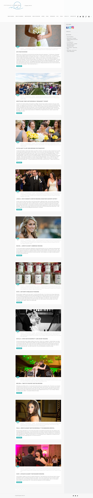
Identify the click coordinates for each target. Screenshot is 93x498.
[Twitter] (77, 495)
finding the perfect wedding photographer (50, 143)
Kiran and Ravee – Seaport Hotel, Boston (72, 48)
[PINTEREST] (89, 16)
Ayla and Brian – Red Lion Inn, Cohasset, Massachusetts (72, 51)
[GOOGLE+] (86, 16)
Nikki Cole (22, 48)
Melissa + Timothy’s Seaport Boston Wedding (29, 383)
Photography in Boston (55, 49)
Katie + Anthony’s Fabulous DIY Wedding (27, 291)
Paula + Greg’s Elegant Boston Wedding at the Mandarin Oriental (35, 428)
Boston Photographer (40, 48)
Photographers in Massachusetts (47, 195)
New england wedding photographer (25, 195)
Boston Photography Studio (46, 48)
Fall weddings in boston (55, 378)
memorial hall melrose (37, 288)
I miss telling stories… (70, 42)
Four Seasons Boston (38, 469)
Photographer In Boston (33, 195)
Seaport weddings (27, 196)
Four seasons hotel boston (44, 469)
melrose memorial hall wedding (30, 288)
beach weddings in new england (46, 96)
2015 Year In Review (21, 52)
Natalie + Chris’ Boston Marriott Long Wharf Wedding (32, 338)
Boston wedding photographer (55, 48)
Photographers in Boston (39, 195)
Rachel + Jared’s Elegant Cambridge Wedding (29, 246)
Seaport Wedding (31, 381)
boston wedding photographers (47, 378)
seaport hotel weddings (25, 381)
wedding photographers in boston (42, 144)
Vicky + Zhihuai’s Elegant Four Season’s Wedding (30, 474)
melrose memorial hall (23, 288)
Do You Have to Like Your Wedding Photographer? (30, 148)
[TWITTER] (80, 16)
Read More (19, 162)
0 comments (33, 48)
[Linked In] (73, 495)
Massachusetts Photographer (38, 49)
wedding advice (36, 144)
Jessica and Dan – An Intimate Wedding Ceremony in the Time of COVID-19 (72, 39)
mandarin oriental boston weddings (54, 424)
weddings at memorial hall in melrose (37, 289)
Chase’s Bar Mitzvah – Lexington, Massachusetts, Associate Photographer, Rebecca (72, 44)
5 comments (33, 423)
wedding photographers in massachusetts (52, 144)
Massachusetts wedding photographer (47, 49)
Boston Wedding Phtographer (30, 49)
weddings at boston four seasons (50, 470)
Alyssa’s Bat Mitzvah (70, 36)
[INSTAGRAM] (83, 16)
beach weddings (40, 96)
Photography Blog (28, 48)
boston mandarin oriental (41, 423)
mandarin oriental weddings (23, 425)
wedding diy (30, 289)
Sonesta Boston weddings (28, 243)
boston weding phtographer (41, 143)
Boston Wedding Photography (38, 97)
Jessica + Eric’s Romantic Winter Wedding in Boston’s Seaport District (36, 199)
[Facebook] (75, 495)
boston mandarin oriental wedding (48, 423)
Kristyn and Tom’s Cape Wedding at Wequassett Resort (32, 101)
